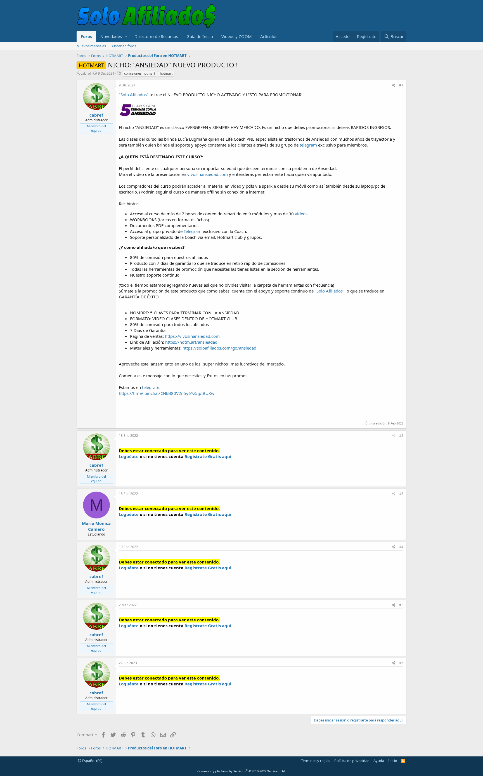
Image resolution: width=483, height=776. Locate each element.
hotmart (166, 73)
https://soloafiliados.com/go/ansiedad (219, 348)
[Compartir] (393, 85)
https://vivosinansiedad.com (192, 336)
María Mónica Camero (96, 526)
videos (301, 213)
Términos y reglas (315, 760)
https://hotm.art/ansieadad (191, 342)
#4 (401, 546)
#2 (401, 435)
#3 (401, 493)
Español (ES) (91, 760)
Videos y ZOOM (236, 36)
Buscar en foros (123, 45)
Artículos (268, 36)
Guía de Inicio (199, 36)
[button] (126, 36)
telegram (308, 145)
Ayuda (378, 760)
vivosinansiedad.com (207, 174)
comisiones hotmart (139, 73)
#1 (401, 85)
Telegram (193, 231)
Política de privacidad (352, 760)
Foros (86, 36)
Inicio (392, 760)
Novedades (111, 36)
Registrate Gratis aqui (207, 456)
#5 (401, 605)
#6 (401, 663)
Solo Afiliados (133, 94)
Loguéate (129, 456)
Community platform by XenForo (241, 771)
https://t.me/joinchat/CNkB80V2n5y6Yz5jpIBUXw (166, 393)
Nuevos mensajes (91, 45)
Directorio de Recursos (156, 36)
